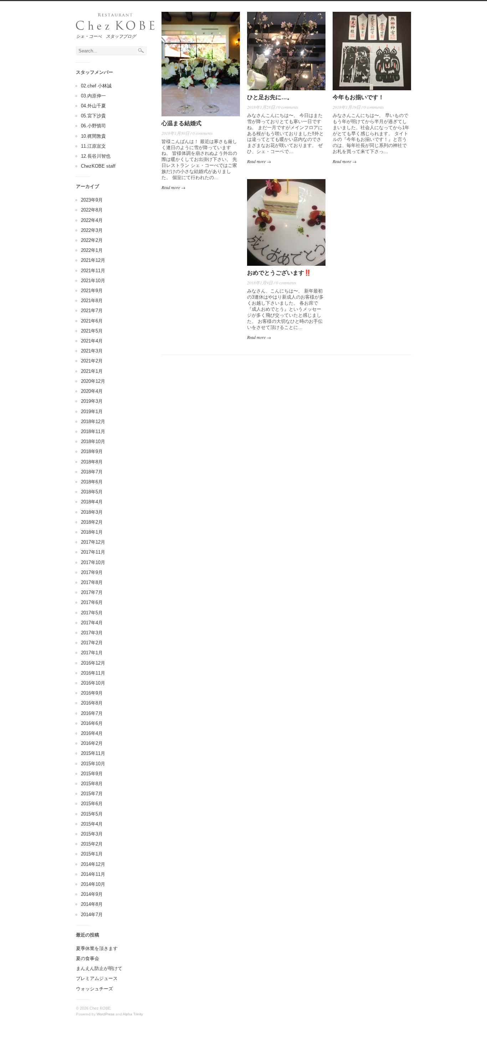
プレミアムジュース (97, 978)
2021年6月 (92, 321)
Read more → (173, 187)
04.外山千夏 (93, 105)
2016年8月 (92, 703)
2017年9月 (92, 572)
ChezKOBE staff (98, 166)
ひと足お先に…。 (270, 97)
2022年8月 (92, 210)
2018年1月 (92, 532)
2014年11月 (93, 874)
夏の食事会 (87, 958)
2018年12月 (93, 421)
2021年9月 (92, 290)
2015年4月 (92, 824)
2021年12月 (93, 260)
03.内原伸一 (93, 95)
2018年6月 (92, 481)
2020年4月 (92, 391)
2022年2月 (92, 240)
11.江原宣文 (93, 146)
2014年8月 (92, 904)
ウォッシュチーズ (94, 988)
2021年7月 (92, 310)
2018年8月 (92, 461)
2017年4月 (92, 622)
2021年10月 (93, 280)
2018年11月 (93, 431)
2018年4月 (92, 501)
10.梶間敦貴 (93, 136)
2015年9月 (92, 773)
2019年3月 (92, 401)
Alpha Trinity (133, 1014)
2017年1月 (92, 652)
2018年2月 (92, 522)
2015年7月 (92, 793)
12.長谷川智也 (96, 156)
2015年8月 (92, 783)
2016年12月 (93, 663)
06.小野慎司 (93, 125)
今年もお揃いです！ (358, 97)
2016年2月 (92, 743)
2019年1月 (92, 411)
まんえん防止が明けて (99, 968)
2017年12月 (93, 542)
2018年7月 (92, 471)
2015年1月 (92, 854)
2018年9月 (92, 451)
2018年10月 (93, 441)
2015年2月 (92, 844)
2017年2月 (92, 642)
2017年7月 (92, 592)
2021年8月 (92, 300)
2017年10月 (93, 562)
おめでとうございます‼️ (279, 273)
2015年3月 (92, 834)
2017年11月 (93, 552)
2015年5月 (92, 814)
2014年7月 (92, 914)
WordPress (105, 1014)
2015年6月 (92, 803)
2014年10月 (93, 884)
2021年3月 (92, 351)
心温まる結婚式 (181, 123)
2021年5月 (92, 331)
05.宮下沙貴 (93, 115)
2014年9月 (92, 894)
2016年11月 (93, 673)
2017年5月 (92, 612)
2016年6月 (92, 723)
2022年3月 (92, 230)
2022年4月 (92, 220)
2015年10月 (93, 763)
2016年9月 (92, 693)
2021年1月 (92, 371)
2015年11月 (93, 753)
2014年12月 (93, 864)
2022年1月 (92, 250)
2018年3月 (92, 512)
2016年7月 (92, 713)
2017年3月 (92, 632)
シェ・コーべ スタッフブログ (106, 36)
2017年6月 (92, 602)
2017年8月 (92, 582)
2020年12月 (93, 381)
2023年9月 (92, 200)
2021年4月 (92, 341)
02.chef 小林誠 (96, 85)
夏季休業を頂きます (97, 948)
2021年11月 (93, 270)
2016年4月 (92, 733)
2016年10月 (93, 683)
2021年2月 (92, 361)
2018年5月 (92, 491)
